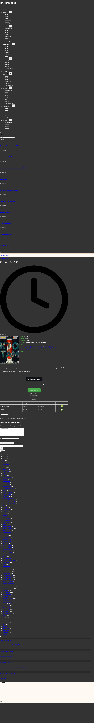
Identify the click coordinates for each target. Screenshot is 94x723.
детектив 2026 (6, 484)
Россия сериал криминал (9, 586)
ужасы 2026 (6, 630)
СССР (4, 615)
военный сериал (7, 477)
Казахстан (5, 511)
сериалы (5, 603)
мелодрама (5, 535)
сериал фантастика (7, 602)
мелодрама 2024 (7, 537)
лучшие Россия (6, 530)
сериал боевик (6, 592)
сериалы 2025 (6, 609)
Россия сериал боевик (8, 583)
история (5, 507)
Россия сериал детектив (9, 585)
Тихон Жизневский (56, 348)
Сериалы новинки (7, 613)
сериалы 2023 (6, 605)
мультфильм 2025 (7, 547)
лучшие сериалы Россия (9, 534)
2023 (4, 454)
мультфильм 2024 (7, 545)
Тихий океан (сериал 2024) (7, 201)
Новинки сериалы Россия (9, 560)
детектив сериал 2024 (8, 488)
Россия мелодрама (7, 571)
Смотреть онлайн (35, 379)
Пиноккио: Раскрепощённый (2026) (10, 145)
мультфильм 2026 (7, 549)
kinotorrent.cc (8, 2)
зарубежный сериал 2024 (9, 500)
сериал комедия (7, 594)
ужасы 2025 (6, 628)
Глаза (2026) (3, 179)
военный (5, 475)
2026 (4, 460)
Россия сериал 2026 (8, 581)
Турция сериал (6, 622)
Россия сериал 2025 (8, 579)
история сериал (6, 509)
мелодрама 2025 (7, 539)
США (4, 617)
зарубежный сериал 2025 (9, 501)
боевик (4, 467)
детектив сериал (7, 486)
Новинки (5, 556)
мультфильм (6, 543)
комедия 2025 (6, 518)
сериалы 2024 (6, 607)
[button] (12, 137)
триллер (6, 258)
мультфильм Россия (8, 551)
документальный (7, 494)
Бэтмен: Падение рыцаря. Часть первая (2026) (13, 168)
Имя (1, 438)
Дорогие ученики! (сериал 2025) (9, 190)
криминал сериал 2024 (8, 528)
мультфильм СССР (7, 552)
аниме (4, 462)
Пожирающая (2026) (6, 223)
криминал (5, 524)
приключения (6, 562)
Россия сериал (6, 573)
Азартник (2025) (4, 245)
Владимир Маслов (30, 346)
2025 (4, 458)
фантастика (5, 632)
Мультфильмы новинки (8, 554)
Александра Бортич (40, 348)
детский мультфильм (8, 492)
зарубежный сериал (8, 498)
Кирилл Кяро (48, 348)
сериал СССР (6, 600)
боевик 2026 (6, 473)
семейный (5, 590)
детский (5, 490)
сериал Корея (6, 596)
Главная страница (4, 255)
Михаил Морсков (48, 346)
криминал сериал (7, 526)
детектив (5, 479)
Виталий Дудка (39, 346)
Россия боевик (6, 566)
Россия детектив (7, 568)
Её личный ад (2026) (6, 234)
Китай (4, 513)
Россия (2, 258)
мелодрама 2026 (7, 541)
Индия (4, 505)
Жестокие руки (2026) (6, 157)
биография (5, 466)
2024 (4, 456)
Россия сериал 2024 (8, 577)
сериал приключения (8, 598)
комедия (5, 515)
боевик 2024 (6, 469)
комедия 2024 (6, 517)
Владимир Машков (29, 348)
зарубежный (6, 496)
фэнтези (5, 634)
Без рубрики (6, 464)
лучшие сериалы (7, 532)
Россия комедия (7, 569)
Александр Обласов (32, 349)
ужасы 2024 (6, 626)
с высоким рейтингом (8, 588)
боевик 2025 (6, 471)
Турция (4, 620)
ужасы (4, 624)
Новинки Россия (7, 558)
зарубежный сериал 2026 (9, 503)
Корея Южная (6, 522)
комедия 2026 (6, 520)
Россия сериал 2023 (8, 575)
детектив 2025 (6, 483)
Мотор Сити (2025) (5, 212)
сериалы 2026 (6, 611)
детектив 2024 (6, 481)
